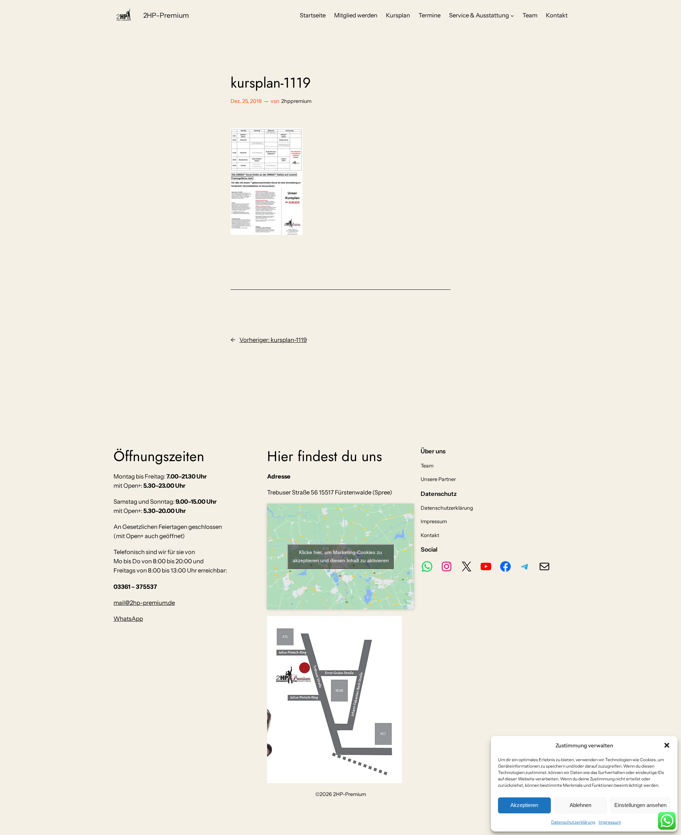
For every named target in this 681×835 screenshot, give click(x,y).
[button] (666, 745)
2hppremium (296, 101)
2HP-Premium (166, 15)
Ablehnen (580, 805)
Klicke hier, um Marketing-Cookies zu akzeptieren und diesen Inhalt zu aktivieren (341, 556)
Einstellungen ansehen (640, 805)
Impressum (610, 822)
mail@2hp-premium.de (144, 602)
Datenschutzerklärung (573, 822)
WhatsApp (128, 618)
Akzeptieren (524, 805)
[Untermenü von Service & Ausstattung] (512, 15)
